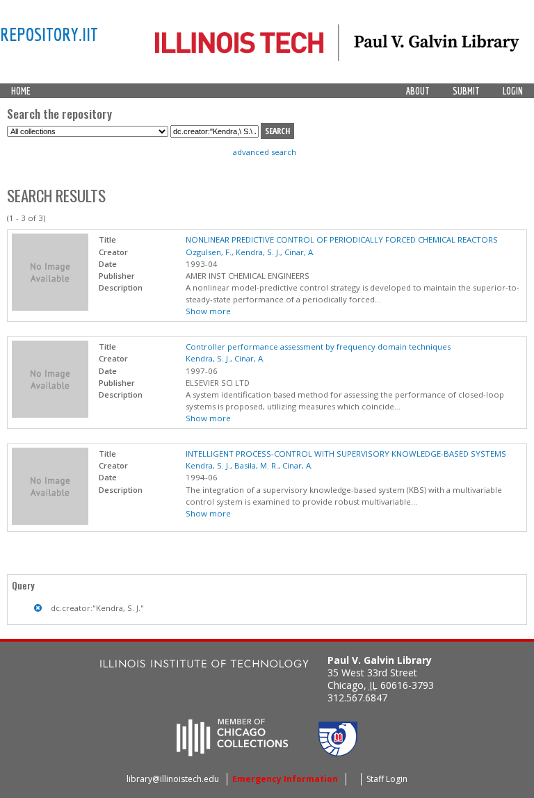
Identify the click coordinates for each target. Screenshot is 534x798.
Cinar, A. (299, 252)
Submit (466, 91)
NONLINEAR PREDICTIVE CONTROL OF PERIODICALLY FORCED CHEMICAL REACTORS (342, 239)
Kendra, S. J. (258, 252)
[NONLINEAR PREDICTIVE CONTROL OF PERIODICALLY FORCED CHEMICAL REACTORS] (50, 307)
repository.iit (49, 34)
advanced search (264, 152)
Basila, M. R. (256, 465)
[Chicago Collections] (232, 752)
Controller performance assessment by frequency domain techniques (318, 346)
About (418, 91)
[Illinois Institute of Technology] (204, 666)
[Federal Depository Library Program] (337, 752)
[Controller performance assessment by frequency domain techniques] (50, 414)
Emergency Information (285, 779)
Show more (208, 311)
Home (21, 91)
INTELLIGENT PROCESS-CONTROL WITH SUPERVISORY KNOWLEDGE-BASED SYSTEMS (346, 453)
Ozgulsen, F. (209, 252)
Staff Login (386, 779)
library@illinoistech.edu (173, 779)
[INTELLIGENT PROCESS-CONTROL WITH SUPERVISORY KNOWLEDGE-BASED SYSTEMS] (50, 521)
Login (513, 91)
